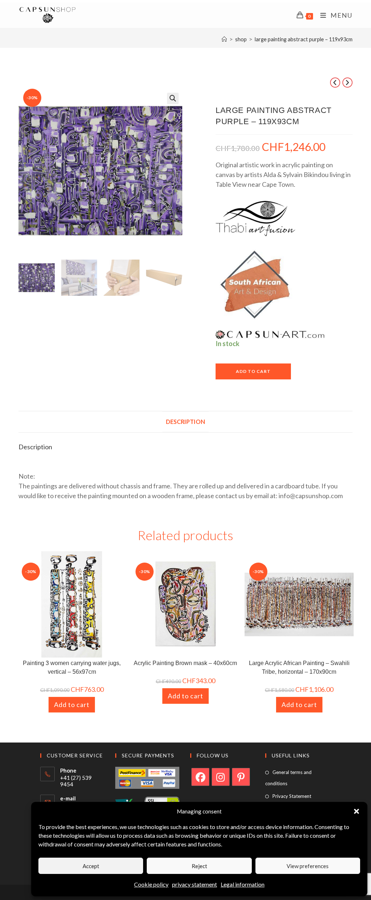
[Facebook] (200, 777)
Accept (91, 866)
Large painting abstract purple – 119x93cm (304, 39)
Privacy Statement (291, 796)
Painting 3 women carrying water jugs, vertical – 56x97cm (72, 667)
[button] (356, 811)
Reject (199, 866)
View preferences (308, 866)
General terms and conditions (288, 777)
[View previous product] (335, 82)
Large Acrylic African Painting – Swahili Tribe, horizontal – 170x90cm (299, 667)
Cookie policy (151, 884)
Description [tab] (185, 421)
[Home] (224, 39)
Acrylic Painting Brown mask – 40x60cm (185, 663)
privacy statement (194, 884)
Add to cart (253, 371)
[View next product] (347, 82)
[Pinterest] (241, 777)
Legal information (242, 884)
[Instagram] (221, 777)
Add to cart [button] (71, 704)
